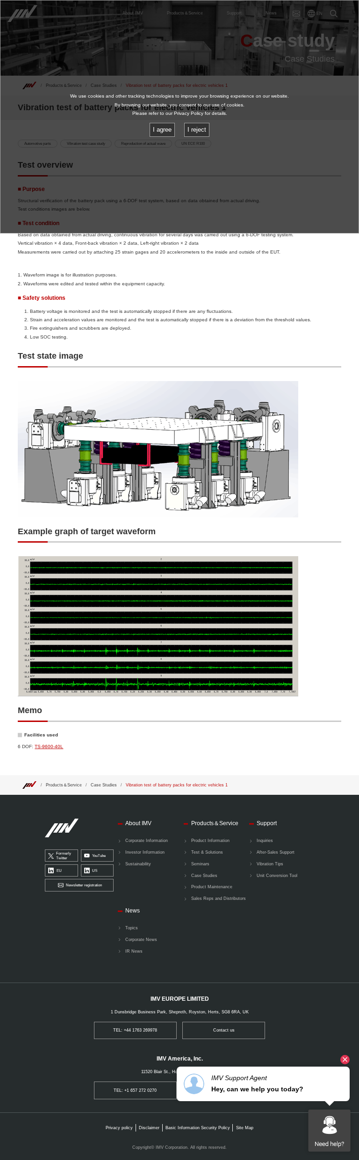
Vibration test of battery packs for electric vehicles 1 (177, 785)
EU (59, 871)
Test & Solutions (207, 852)
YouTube (99, 856)
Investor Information (145, 852)
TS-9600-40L (49, 746)
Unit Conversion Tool (277, 875)
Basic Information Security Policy (197, 1127)
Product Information (210, 840)
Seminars (200, 864)
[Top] (29, 784)
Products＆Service (64, 785)
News (132, 910)
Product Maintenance (211, 886)
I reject (196, 129)
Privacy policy (119, 1127)
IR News (134, 951)
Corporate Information (146, 840)
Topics (131, 928)
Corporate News (141, 939)
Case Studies (104, 785)
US (94, 871)
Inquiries (265, 840)
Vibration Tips (270, 864)
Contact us (224, 1030)
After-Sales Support (275, 852)
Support (267, 823)
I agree (162, 129)
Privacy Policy (188, 113)
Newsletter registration (84, 885)
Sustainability (138, 864)
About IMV (138, 823)
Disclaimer (149, 1127)
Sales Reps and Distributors (218, 898)
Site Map (244, 1127)
